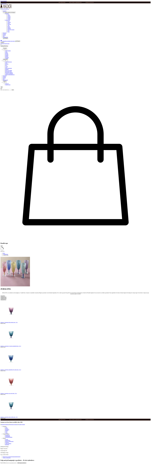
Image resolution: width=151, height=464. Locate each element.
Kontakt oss (7, 435)
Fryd (8, 30)
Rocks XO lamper (11, 29)
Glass (9, 14)
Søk (13, 89)
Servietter (7, 57)
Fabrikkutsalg (5, 37)
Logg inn (2, 42)
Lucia (6, 67)
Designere (5, 32)
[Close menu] (1, 87)
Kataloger (7, 442)
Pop (6, 65)
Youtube (23, 424)
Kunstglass (7, 429)
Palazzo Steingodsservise (10, 74)
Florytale (9, 24)
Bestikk (9, 17)
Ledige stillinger (8, 443)
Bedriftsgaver (7, 440)
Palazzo (9, 27)
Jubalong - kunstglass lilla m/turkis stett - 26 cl (9, 322)
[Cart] (0, 44)
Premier (4, 35)
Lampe (6, 432)
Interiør (9, 15)
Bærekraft (7, 444)
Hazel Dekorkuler (8, 68)
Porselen (6, 55)
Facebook (16, 424)
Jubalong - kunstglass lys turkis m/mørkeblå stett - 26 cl (10, 346)
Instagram (7, 424)
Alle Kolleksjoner (8, 61)
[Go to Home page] (3, 3)
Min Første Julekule (9, 72)
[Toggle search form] (5, 38)
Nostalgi (9, 22)
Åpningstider (7, 436)
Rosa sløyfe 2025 (8, 71)
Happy (9, 23)
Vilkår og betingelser (7, 457)
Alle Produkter (8, 50)
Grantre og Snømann (9, 73)
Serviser (9, 16)
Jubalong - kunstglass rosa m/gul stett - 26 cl (8, 393)
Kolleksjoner (7, 20)
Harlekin (9, 28)
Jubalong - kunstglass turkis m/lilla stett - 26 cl (9, 417)
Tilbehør (6, 58)
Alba (8, 25)
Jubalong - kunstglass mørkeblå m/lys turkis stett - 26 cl (10, 369)
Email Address (3, 462)
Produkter (4, 10)
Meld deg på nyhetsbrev (22, 462)
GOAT (6, 66)
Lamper (9, 19)
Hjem (4, 253)
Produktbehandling (8, 437)
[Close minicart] (1, 246)
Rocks (9, 26)
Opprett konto (6, 43)
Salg (3, 36)
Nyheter (4, 33)
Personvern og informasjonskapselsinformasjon (11, 456)
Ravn (9, 31)
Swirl (9, 21)
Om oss (6, 439)
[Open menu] (4, 46)
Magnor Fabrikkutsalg (9, 441)
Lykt (6, 431)
